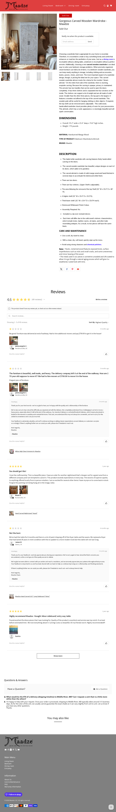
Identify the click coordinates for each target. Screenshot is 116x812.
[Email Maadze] (6, 750)
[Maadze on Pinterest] (13, 750)
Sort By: (92, 322)
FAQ (6, 784)
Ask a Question (101, 689)
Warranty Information (13, 787)
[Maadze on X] (16, 750)
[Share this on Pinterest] (72, 269)
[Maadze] (16, 6)
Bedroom (59, 6)
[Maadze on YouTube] (19, 750)
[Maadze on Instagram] (11, 750)
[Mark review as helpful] (106, 354)
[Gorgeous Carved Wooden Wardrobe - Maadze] (29, 42)
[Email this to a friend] (78, 269)
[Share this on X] (61, 269)
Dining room (74, 6)
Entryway (86, 6)
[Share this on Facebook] (67, 269)
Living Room (48, 6)
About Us (8, 779)
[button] (44, 299)
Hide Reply (14, 402)
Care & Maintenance (12, 782)
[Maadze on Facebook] (8, 750)
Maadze (12, 800)
